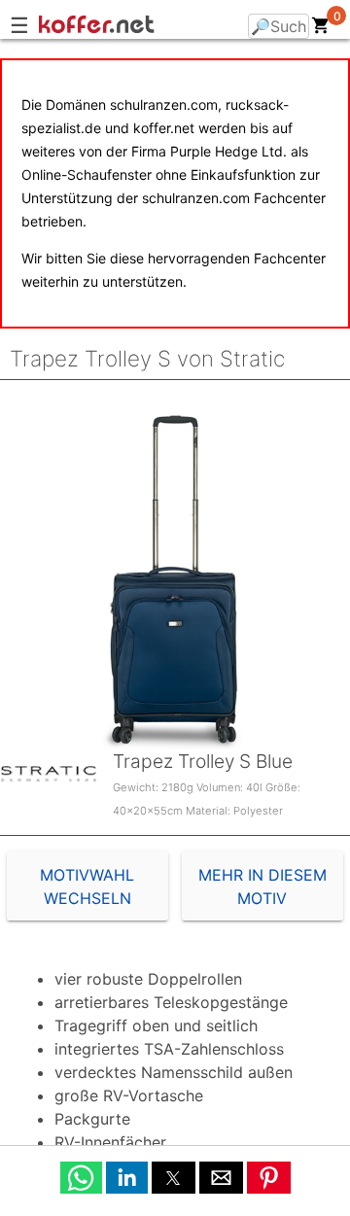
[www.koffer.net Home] (136, 27)
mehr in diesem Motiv (262, 886)
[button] (81, 1178)
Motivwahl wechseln (87, 886)
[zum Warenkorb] (321, 29)
